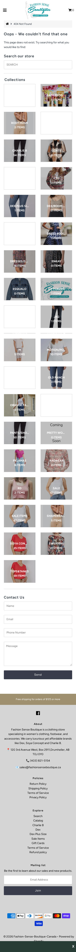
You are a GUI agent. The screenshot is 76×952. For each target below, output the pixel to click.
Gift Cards (38, 843)
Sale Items (38, 838)
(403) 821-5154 (40, 760)
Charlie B (38, 825)
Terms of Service (38, 793)
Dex (38, 829)
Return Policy (38, 784)
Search (38, 816)
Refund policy (38, 852)
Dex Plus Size (38, 834)
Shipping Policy (38, 788)
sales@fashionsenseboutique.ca (40, 767)
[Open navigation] (5, 10)
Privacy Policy (38, 797)
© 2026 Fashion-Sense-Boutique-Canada (29, 936)
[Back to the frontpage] (8, 23)
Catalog (38, 820)
